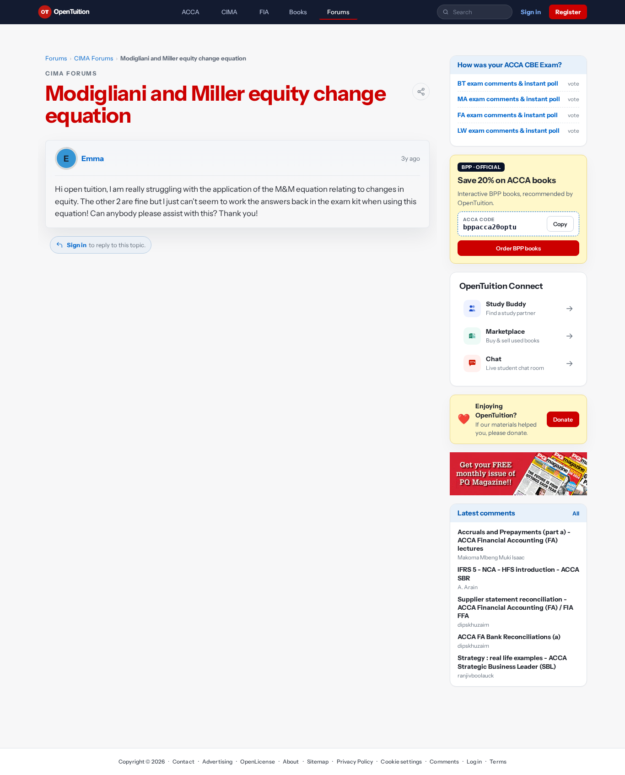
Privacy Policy (355, 761)
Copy (560, 224)
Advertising (217, 761)
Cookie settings (401, 761)
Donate (563, 419)
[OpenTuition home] (66, 12)
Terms (498, 761)
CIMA (229, 12)
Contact (183, 761)
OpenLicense (257, 761)
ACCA (190, 12)
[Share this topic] (421, 91)
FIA (264, 12)
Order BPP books (518, 248)
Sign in (531, 12)
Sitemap (318, 761)
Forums (338, 12)
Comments (444, 761)
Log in (474, 761)
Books (298, 12)
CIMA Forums (93, 58)
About (291, 761)
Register (568, 12)
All (575, 513)
